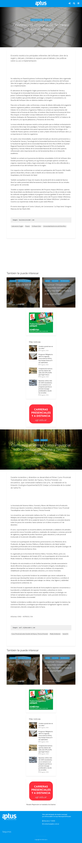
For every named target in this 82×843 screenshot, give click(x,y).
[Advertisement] (42, 69)
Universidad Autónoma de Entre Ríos (54, 226)
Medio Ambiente (55, 634)
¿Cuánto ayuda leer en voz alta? (22, 286)
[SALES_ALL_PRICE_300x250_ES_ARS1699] (41, 322)
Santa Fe (65, 634)
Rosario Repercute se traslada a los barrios (41, 804)
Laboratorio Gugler (17, 226)
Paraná (27, 226)
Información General (24, 281)
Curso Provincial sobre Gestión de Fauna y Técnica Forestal (30, 634)
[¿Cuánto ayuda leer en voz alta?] (23, 292)
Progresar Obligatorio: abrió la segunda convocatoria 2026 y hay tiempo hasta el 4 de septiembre (59, 289)
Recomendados (65, 281)
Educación (47, 20)
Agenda (48, 281)
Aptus (45, 839)
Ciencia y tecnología (36, 20)
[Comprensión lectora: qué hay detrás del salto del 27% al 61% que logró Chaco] (33, 370)
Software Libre (36, 226)
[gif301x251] (41, 414)
